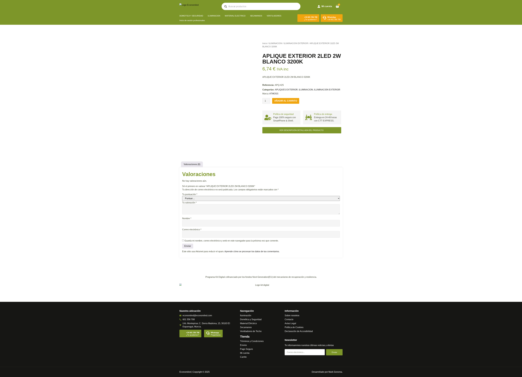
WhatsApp (331, 17)
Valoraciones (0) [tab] (192, 164)
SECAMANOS (256, 16)
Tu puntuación (189, 194)
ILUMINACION (214, 16)
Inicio (264, 43)
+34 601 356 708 (310, 17)
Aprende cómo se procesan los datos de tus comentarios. (251, 251)
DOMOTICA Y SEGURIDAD (191, 16)
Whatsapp (215, 333)
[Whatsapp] (207, 333)
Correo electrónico (191, 230)
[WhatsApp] (324, 17)
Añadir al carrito (285, 101)
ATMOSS (273, 93)
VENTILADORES (274, 16)
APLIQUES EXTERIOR (286, 90)
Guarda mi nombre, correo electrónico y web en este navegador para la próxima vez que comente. (231, 241)
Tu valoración (189, 203)
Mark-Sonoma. (335, 372)
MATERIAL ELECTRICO (235, 16)
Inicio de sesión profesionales (192, 20)
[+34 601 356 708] (301, 17)
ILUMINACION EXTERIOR (296, 43)
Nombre (186, 218)
